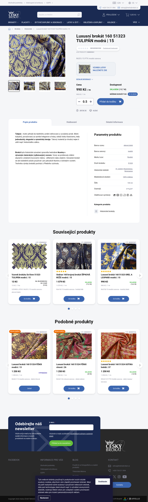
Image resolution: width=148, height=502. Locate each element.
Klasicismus (127, 169)
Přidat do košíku (108, 101)
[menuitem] (13, 22)
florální (130, 157)
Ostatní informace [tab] (114, 122)
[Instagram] (119, 476)
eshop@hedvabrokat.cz (121, 466)
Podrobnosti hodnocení (110, 48)
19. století (119, 169)
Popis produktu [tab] (30, 122)
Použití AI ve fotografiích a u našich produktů (85, 466)
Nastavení (44, 498)
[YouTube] (124, 476)
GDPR (48, 3)
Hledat (78, 15)
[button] (69, 308)
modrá (130, 151)
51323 (130, 163)
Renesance (129, 171)
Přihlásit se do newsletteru (61, 443)
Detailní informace (83, 79)
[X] (114, 476)
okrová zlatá (128, 145)
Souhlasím (102, 481)
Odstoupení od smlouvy (34, 3)
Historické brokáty (107, 211)
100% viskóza (128, 177)
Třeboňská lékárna (79, 471)
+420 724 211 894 (119, 470)
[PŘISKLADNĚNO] (29, 346)
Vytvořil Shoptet (116, 499)
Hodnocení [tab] (72, 122)
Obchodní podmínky (15, 3)
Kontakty (119, 485)
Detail (29, 388)
